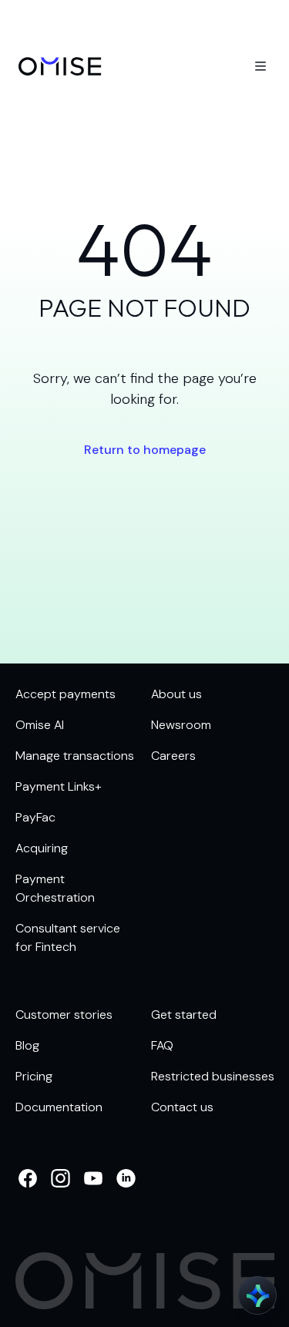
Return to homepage (145, 450)
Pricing (33, 1076)
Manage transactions (74, 755)
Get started (184, 1014)
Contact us (182, 1107)
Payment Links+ (58, 786)
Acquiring (41, 848)
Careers (173, 755)
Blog (27, 1045)
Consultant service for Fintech (67, 937)
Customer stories (64, 1014)
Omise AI (39, 725)
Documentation (58, 1107)
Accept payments (65, 694)
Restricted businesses (212, 1076)
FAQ (162, 1045)
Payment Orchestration (55, 888)
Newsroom (181, 725)
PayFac (35, 817)
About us (176, 694)
